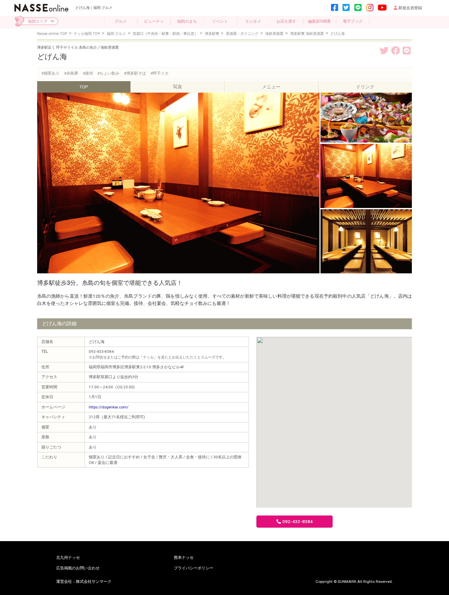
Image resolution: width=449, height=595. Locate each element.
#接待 (88, 73)
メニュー (271, 86)
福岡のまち (187, 21)
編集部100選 (319, 21)
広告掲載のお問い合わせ (78, 568)
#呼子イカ (160, 73)
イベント (220, 21)
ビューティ (154, 21)
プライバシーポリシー (193, 568)
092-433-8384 (297, 521)
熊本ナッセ (184, 558)
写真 (177, 86)
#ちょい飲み (108, 73)
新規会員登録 (410, 8)
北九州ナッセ (68, 558)
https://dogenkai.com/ (109, 407)
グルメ (121, 21)
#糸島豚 (71, 73)
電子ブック (353, 21)
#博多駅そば (135, 73)
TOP (83, 86)
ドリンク (365, 86)
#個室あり (50, 73)
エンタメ (253, 21)
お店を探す (286, 21)
